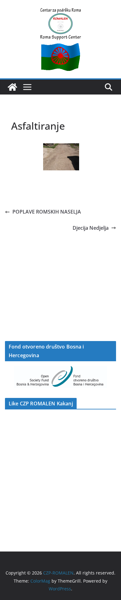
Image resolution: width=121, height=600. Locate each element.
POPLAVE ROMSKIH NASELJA (46, 211)
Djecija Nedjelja (91, 227)
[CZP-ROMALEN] (12, 87)
